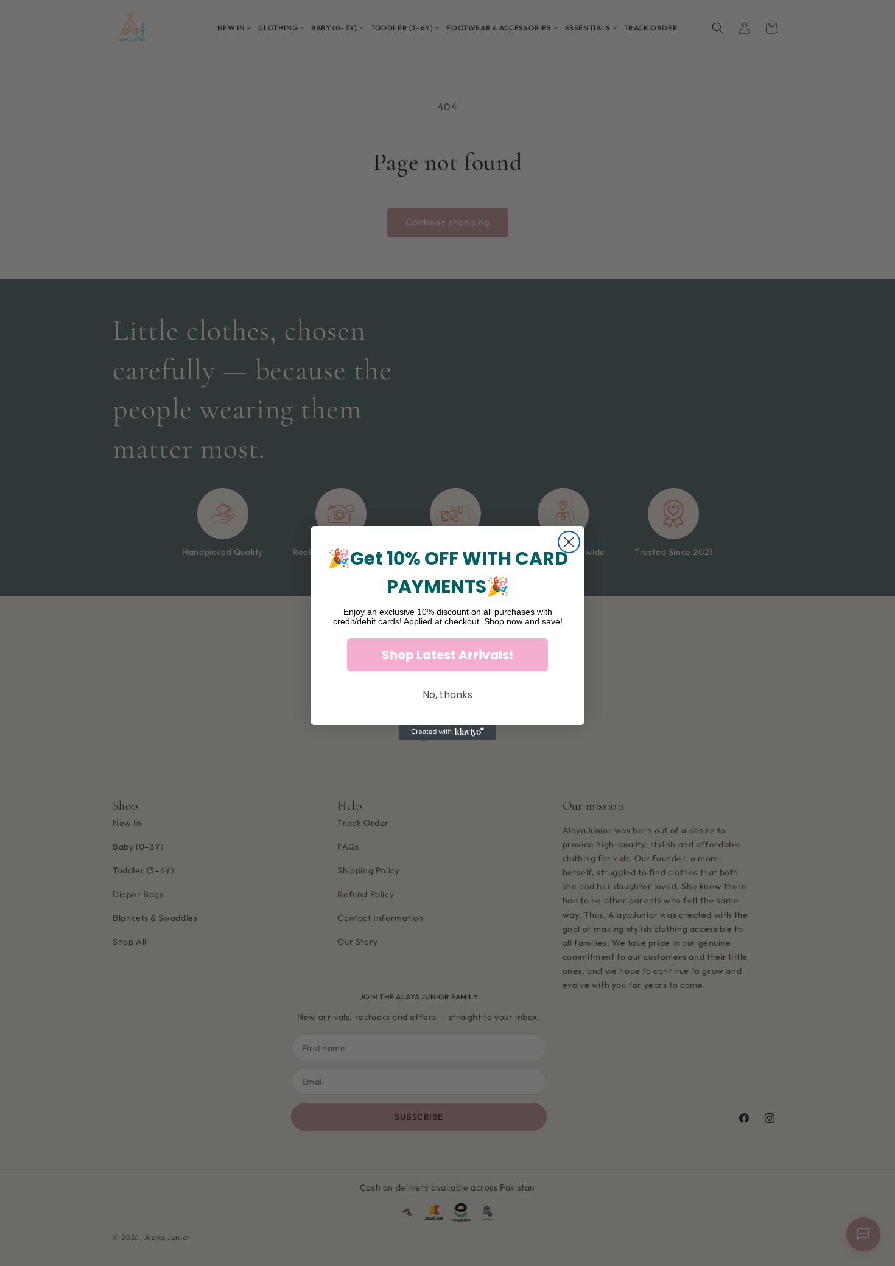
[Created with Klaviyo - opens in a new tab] (447, 732)
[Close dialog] (569, 542)
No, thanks (447, 695)
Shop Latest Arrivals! (447, 654)
